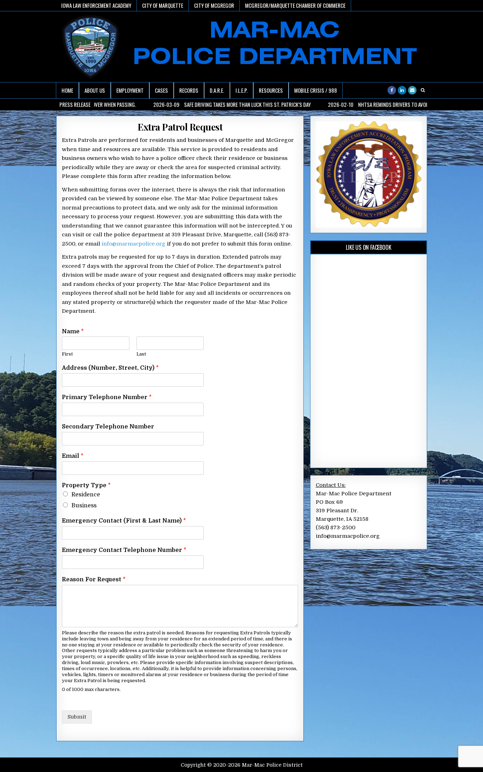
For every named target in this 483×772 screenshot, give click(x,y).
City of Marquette (162, 5)
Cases (161, 90)
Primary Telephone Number (107, 397)
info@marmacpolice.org (133, 244)
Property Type (86, 485)
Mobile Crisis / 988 (315, 90)
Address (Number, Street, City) (110, 368)
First (67, 354)
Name (73, 331)
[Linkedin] (402, 90)
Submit (77, 717)
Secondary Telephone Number (108, 427)
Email (72, 456)
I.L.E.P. (241, 90)
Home (67, 90)
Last (141, 354)
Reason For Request (94, 579)
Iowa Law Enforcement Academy (96, 5)
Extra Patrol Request (180, 127)
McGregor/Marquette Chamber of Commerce (295, 5)
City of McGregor (214, 5)
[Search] (422, 90)
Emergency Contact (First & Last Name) (124, 521)
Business (84, 505)
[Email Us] (412, 90)
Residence (85, 494)
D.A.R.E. (217, 90)
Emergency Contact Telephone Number (124, 550)
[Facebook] (392, 90)
